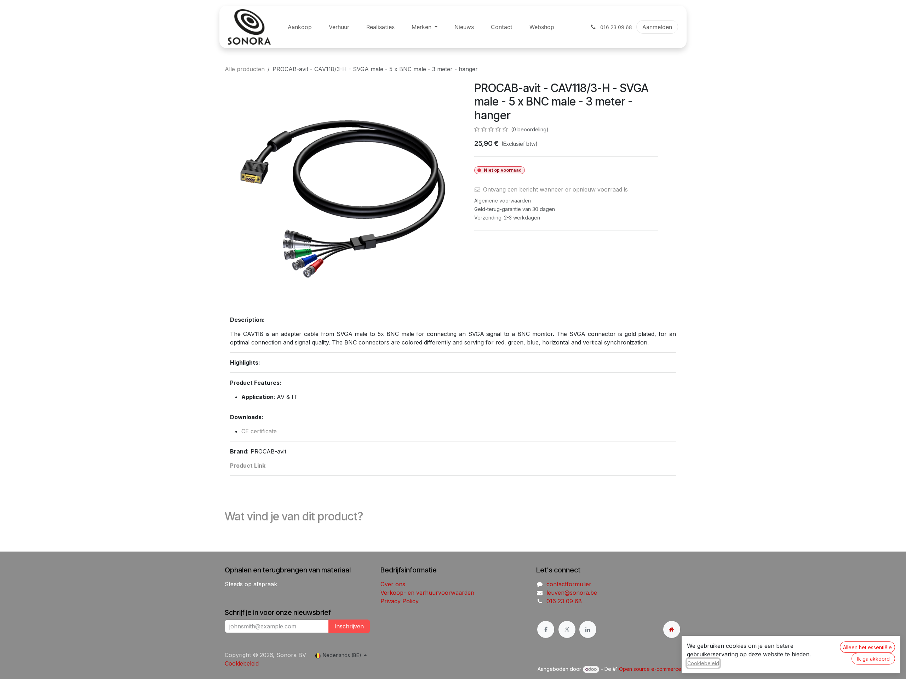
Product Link (247, 465)
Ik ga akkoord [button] (873, 659)
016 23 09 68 (564, 601)
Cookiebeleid (242, 663)
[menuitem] (299, 27)
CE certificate (259, 431)
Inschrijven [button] (349, 626)
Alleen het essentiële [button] (867, 647)
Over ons (392, 584)
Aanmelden (657, 26)
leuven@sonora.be (571, 592)
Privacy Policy (399, 601)
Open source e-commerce (650, 669)
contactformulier (568, 584)
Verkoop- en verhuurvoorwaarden (427, 592)
